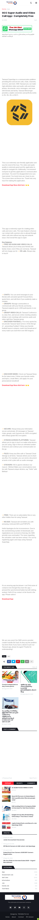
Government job (19, 875)
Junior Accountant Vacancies (13, 840)
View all (34, 667)
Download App (7, 599)
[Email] (27, 661)
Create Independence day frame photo (10, 685)
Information (19, 880)
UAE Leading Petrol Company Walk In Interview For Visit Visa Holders (24, 807)
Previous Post (7, 778)
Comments (31, 783)
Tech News (19, 889)
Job (19, 883)
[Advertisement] (19, 58)
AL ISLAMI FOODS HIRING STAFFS (22, 788)
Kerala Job (19, 886)
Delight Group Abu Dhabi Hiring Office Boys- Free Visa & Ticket (22, 815)
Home (4, 9)
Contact (21, 917)
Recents (19, 783)
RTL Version (30, 917)
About (14, 917)
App (8, 9)
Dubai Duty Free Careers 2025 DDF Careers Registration (18, 853)
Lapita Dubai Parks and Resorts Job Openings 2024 (24, 824)
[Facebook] (9, 661)
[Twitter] (14, 661)
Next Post (33, 778)
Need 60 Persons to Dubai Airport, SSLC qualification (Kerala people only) (23, 798)
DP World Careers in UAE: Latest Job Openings (19, 846)
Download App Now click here (13, 185)
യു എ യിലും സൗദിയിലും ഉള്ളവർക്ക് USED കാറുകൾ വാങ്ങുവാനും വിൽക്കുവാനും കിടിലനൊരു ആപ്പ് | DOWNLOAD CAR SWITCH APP (10, 716)
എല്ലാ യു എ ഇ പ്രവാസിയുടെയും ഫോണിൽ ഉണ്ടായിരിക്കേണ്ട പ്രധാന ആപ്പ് (28, 688)
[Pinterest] (18, 661)
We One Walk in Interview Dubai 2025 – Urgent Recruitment (19, 861)
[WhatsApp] (22, 661)
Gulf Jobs (19, 877)
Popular (8, 783)
